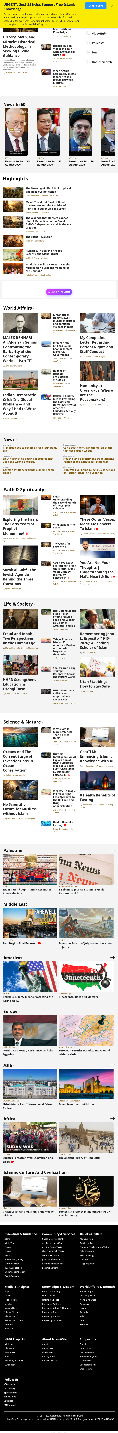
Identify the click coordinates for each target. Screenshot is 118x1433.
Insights (8, 1304)
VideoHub (99, 33)
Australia (84, 1312)
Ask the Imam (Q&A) (52, 1247)
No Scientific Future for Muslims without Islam (20, 809)
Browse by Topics (50, 1312)
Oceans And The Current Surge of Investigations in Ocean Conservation (18, 761)
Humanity (104, 404)
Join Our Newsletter (51, 1259)
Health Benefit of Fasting (64, 823)
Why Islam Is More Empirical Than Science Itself (62, 733)
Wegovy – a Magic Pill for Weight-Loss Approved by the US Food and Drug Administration (64, 798)
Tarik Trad (57, 418)
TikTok (10, 1400)
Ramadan (84, 1259)
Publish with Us (49, 1360)
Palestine (63, 681)
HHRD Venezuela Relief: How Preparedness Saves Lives (63, 695)
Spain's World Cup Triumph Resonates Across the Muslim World (64, 672)
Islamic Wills (86, 1360)
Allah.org (8, 1344)
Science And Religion (26, 818)
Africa (82, 1320)
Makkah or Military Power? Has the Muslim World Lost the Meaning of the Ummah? (48, 268)
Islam (68, 36)
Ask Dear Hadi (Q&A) (52, 1243)
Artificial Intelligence (61, 780)
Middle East (85, 1324)
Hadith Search (102, 62)
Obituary (63, 658)
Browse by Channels (52, 1320)
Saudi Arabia (46, 275)
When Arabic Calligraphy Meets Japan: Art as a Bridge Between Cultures (64, 77)
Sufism (41, 241)
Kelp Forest (25, 775)
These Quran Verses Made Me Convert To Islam (97, 524)
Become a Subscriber (52, 1263)
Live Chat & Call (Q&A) (53, 1251)
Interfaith (57, 361)
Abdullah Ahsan (11, 73)
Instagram (12, 1392)
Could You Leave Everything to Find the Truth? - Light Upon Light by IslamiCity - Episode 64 (64, 570)
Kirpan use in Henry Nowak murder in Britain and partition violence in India (64, 321)
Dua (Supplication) (13, 1267)
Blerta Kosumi (11, 694)
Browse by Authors (51, 1304)
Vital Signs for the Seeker (64, 526)
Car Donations (87, 1352)
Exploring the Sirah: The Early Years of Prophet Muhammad (20, 526)
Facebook (12, 1384)
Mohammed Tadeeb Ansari (93, 805)
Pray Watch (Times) (13, 1259)
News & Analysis (88, 1299)
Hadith (7, 1255)
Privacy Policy (48, 1356)
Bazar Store (85, 1348)
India (43, 231)
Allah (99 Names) (88, 1238)
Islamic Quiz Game (13, 1320)
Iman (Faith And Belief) (106, 533)
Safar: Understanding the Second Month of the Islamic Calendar (64, 502)
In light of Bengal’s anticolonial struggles (60, 375)
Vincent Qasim (88, 533)
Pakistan (23, 73)
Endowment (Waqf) (89, 1356)
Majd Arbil (57, 87)
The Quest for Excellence (61, 545)
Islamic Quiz (10, 1316)
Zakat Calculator (12, 1276)
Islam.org (9, 1348)
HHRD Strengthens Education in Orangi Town (19, 684)
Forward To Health (93, 581)
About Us (46, 1344)
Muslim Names (11, 1308)
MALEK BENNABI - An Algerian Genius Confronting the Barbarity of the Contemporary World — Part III (20, 349)
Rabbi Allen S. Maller (61, 358)
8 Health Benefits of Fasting (97, 797)
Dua (95, 52)
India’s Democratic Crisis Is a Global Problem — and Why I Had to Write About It (19, 404)
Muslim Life (53, 195)
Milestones (47, 1352)
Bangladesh (58, 386)
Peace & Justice (87, 1295)
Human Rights (100, 356)
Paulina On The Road (61, 58)
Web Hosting (86, 1368)
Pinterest (11, 1405)
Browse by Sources (51, 1316)
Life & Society (48, 1295)
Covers (7, 1295)
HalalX (7, 1356)
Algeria (19, 366)
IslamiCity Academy (13, 1360)
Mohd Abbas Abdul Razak (36, 195)
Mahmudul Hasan (60, 331)
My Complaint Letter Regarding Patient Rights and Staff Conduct (96, 344)
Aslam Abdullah (32, 231)
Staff (55, 658)
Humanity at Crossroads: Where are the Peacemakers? (96, 392)
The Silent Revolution (39, 236)
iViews (89, 356)
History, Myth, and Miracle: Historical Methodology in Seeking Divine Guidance (19, 46)
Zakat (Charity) (87, 1255)
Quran (20, 589)
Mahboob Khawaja (33, 258)
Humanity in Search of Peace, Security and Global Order (44, 252)
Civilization (45, 213)
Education (23, 694)
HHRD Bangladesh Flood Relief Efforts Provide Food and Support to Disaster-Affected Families (64, 618)
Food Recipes (10, 1299)
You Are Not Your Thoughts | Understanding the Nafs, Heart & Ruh (97, 569)
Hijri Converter (11, 1263)
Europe (83, 1308)
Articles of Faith (87, 1243)
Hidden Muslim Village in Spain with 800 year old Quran (64, 50)
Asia (82, 1316)
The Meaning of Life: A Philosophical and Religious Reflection (48, 190)
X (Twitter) (10, 1388)
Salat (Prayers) (87, 1251)
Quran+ (8, 1251)
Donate (83, 1344)
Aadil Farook (31, 241)
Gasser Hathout (59, 829)
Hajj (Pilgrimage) (88, 1263)
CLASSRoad (10, 1364)
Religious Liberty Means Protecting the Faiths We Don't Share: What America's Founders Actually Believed (64, 405)
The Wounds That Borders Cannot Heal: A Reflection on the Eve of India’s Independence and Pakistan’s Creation (48, 222)
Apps (6, 1291)
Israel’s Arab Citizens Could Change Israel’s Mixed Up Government (62, 349)
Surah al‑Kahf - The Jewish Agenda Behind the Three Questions (19, 576)
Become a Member (51, 1267)
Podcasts (98, 43)
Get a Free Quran (50, 1255)
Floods (69, 629)
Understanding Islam (14, 1271)
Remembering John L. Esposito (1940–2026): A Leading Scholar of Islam (97, 640)
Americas (84, 1304)
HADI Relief (10, 1352)
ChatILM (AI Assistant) (52, 1238)
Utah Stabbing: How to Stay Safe (95, 684)
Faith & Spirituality (51, 1291)
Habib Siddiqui (11, 418)
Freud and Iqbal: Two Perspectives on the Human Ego (19, 638)
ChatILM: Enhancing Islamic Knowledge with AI (97, 756)
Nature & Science (50, 1299)
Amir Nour (9, 366)
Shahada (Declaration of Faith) (94, 1247)
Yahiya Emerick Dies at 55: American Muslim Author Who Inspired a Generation (64, 647)
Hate (91, 691)
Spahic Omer (58, 36)
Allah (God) (9, 1243)
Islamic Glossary (12, 1312)
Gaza (45, 258)
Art (65, 87)
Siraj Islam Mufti (11, 775)
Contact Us (47, 1348)
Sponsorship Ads (88, 1364)
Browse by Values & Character (57, 1308)
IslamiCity (13, 538)
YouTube (12, 1396)
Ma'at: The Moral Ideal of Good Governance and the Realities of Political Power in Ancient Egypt (46, 205)
